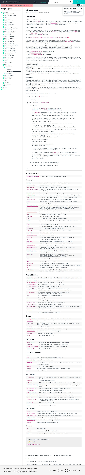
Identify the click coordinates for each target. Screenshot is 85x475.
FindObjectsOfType (31, 420)
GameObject (35, 109)
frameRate (29, 218)
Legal (60, 464)
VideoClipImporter (54, 31)
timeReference (30, 263)
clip (27, 203)
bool (27, 428)
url (27, 267)
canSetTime (29, 197)
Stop (28, 312)
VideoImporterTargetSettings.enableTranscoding (58, 37)
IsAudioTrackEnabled (31, 292)
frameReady (29, 326)
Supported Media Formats (36, 51)
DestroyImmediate (31, 413)
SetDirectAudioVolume (31, 304)
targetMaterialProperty (31, 247)
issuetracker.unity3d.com (32, 458)
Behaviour (46, 12)
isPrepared (29, 226)
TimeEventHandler (30, 348)
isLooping (29, 220)
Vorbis (41, 34)
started (28, 335)
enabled (28, 357)
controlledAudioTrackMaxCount (33, 176)
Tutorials (28, 464)
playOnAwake (29, 230)
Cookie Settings (52, 470)
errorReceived (30, 321)
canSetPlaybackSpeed (31, 193)
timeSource (29, 265)
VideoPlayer (10, 71)
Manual (36, 2)
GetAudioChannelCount (32, 280)
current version (28, 5)
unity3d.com (78, 2)
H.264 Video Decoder (35, 53)
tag (27, 364)
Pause (28, 295)
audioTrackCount (30, 187)
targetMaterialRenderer (32, 250)
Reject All (62, 470)
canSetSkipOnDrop (31, 195)
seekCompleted (30, 333)
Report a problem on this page (33, 444)
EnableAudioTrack (30, 277)
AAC (37, 34)
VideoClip (9, 69)
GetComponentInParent (32, 388)
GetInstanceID (30, 402)
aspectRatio (29, 183)
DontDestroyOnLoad (31, 415)
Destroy (28, 411)
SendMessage (30, 397)
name (28, 370)
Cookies (70, 464)
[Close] (79, 470)
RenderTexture (54, 23)
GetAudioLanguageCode (32, 282)
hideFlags (29, 368)
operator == (29, 433)
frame (28, 214)
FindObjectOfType (30, 417)
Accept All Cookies (72, 470)
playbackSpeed (30, 228)
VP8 (36, 33)
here (32, 67)
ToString (28, 405)
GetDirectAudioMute (31, 284)
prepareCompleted (31, 331)
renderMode (29, 233)
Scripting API (43, 2)
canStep (28, 201)
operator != (29, 430)
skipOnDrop (29, 237)
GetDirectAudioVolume (31, 286)
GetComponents (30, 390)
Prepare (28, 300)
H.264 (32, 33)
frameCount (29, 216)
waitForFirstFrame (30, 269)
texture (28, 258)
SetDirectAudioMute (31, 302)
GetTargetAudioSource (31, 288)
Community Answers (36, 464)
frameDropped (30, 323)
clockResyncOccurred (31, 319)
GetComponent (30, 382)
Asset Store (55, 464)
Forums (50, 464)
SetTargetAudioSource (31, 306)
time (27, 261)
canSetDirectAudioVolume (32, 189)
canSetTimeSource (31, 199)
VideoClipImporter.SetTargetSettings (38, 37)
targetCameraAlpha (31, 245)
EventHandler (29, 344)
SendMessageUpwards (31, 399)
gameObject (29, 362)
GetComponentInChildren (32, 385)
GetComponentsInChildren (32, 392)
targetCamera (30, 241)
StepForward (29, 310)
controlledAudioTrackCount (32, 206)
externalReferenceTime (32, 212)
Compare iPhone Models (37, 54)
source (28, 239)
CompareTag (29, 380)
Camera (59, 109)
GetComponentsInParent (32, 395)
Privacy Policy (65, 464)
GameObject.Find (48, 109)
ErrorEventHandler (30, 342)
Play (27, 297)
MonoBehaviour (45, 102)
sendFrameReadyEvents (32, 235)
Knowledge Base (44, 464)
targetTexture (29, 254)
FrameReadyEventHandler (32, 346)
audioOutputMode (30, 185)
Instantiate (29, 422)
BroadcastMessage (31, 377)
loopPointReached (30, 329)
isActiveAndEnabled (31, 359)
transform (29, 366)
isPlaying (28, 224)
